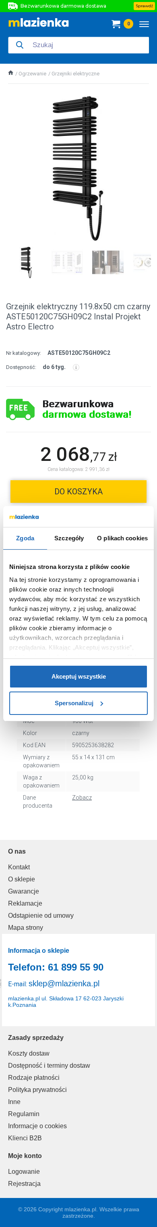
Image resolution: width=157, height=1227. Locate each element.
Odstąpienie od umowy (41, 915)
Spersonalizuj (74, 703)
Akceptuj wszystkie (79, 676)
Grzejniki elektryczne (75, 74)
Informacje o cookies (37, 1126)
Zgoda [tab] (25, 538)
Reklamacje (25, 903)
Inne (14, 1101)
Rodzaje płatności (34, 1077)
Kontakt (19, 867)
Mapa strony (25, 927)
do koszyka (78, 491)
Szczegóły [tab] (69, 538)
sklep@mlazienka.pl (64, 983)
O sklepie (21, 879)
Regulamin (23, 1113)
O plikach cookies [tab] (122, 538)
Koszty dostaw (29, 1053)
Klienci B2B (25, 1138)
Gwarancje (23, 891)
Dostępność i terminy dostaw (49, 1065)
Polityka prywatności (37, 1089)
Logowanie (24, 1171)
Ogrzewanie (32, 74)
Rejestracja (24, 1183)
